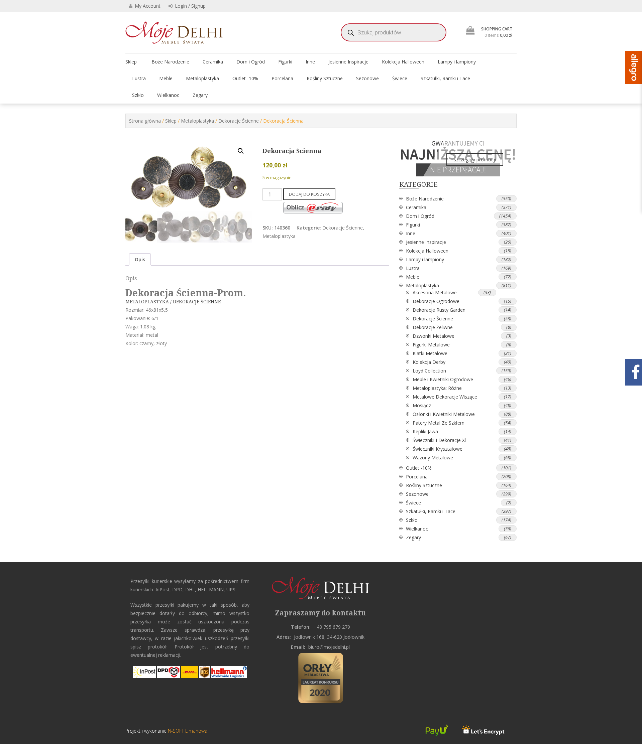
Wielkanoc (168, 95)
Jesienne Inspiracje (348, 61)
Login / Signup (190, 6)
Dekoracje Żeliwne (433, 327)
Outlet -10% (245, 78)
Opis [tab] (140, 259)
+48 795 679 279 (332, 627)
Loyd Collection (429, 370)
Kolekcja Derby (429, 362)
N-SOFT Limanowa (187, 731)
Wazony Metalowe (433, 457)
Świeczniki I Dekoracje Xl (439, 440)
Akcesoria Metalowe (435, 292)
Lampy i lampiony (457, 61)
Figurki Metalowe (431, 344)
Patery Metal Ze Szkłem (438, 423)
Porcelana (282, 78)
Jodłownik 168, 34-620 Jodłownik (329, 637)
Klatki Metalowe (430, 353)
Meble (166, 78)
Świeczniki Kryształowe (437, 449)
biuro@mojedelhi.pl (329, 647)
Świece (399, 78)
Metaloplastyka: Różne (437, 388)
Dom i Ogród (250, 61)
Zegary (200, 95)
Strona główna (145, 121)
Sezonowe (367, 78)
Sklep (131, 61)
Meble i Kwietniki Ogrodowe (443, 379)
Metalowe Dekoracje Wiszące (445, 397)
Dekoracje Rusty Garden (439, 310)
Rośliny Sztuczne (325, 78)
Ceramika (213, 61)
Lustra (139, 78)
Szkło (138, 95)
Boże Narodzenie (170, 61)
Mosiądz (422, 405)
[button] (241, 151)
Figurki (285, 61)
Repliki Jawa (425, 431)
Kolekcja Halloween (403, 61)
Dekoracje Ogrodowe (436, 301)
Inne (310, 61)
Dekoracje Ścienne (238, 121)
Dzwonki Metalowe (433, 336)
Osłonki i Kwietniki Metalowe (444, 414)
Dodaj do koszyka (309, 194)
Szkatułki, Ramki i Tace (445, 78)
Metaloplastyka (202, 78)
